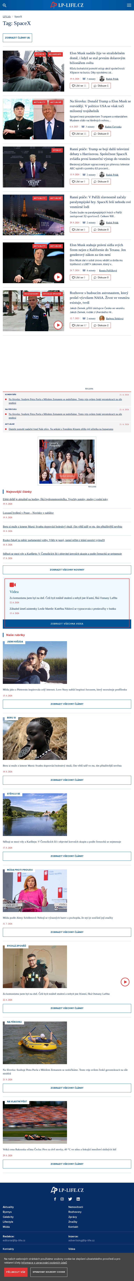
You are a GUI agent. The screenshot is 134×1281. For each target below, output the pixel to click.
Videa (71, 1249)
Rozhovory (32, 294)
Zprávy (57, 150)
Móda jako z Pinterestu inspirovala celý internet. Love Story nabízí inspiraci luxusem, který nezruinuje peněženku (65, 689)
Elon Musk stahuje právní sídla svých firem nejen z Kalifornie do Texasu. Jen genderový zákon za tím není (98, 250)
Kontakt (73, 1226)
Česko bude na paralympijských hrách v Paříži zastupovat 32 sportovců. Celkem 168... (96, 214)
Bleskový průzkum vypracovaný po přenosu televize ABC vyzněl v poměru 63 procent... (99, 166)
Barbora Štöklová (114, 318)
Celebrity (8, 1217)
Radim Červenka (113, 126)
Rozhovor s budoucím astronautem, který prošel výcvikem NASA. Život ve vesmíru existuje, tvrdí (99, 297)
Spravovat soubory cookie (49, 1272)
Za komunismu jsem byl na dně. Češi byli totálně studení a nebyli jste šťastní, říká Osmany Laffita (63, 597)
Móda (6, 1226)
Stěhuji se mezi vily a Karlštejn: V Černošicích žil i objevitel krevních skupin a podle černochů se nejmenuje (62, 553)
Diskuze (103, 85)
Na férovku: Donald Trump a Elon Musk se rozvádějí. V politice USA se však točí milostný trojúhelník (100, 106)
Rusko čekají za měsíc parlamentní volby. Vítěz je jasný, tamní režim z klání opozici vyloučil (54, 540)
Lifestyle (8, 1221)
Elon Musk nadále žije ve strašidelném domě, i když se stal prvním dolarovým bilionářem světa (97, 58)
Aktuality (40, 102)
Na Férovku (11, 409)
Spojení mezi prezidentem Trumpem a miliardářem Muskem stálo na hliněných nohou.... (98, 118)
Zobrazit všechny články (67, 704)
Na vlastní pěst (17, 1101)
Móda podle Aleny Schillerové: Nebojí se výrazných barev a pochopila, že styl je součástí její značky (58, 917)
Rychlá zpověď (52, 294)
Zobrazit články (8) (17, 37)
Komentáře (10, 395)
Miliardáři (55, 54)
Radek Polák (112, 78)
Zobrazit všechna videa (67, 623)
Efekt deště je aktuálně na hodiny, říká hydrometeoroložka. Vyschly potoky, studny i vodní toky (55, 499)
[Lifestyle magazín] (66, 5)
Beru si (11, 717)
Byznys (40, 54)
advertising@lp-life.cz (81, 1240)
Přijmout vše (15, 1272)
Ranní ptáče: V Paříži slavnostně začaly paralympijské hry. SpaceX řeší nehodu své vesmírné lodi (100, 202)
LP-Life (7, 16)
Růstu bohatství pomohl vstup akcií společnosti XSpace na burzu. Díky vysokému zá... (97, 70)
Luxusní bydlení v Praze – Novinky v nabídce (28, 512)
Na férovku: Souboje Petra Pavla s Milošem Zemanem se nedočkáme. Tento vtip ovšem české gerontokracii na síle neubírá (65, 401)
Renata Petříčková (108, 270)
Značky (72, 1221)
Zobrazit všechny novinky (67, 569)
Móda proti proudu (20, 870)
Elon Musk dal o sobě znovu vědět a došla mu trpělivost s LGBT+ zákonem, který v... (96, 262)
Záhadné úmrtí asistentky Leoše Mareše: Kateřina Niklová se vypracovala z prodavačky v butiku (63, 608)
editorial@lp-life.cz (14, 1240)
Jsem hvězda (15, 641)
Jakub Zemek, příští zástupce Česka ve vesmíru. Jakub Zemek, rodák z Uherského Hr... (97, 310)
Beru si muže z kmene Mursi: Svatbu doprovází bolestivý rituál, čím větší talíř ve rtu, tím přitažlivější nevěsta (62, 526)
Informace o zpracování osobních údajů (44, 1262)
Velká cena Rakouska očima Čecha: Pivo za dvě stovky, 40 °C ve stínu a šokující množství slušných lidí (59, 1149)
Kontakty (8, 1249)
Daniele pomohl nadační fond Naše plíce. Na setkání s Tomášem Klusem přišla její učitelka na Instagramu (61, 429)
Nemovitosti (75, 1207)
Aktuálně (55, 102)
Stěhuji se (13, 793)
